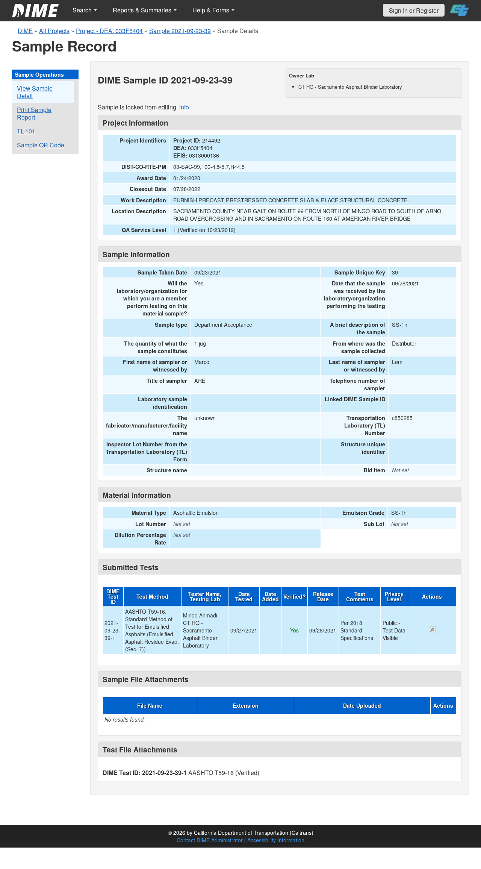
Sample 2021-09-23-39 (180, 30)
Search (83, 10)
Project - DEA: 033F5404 (109, 30)
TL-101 (26, 131)
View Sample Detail (35, 92)
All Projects (54, 30)
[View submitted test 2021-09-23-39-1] (432, 630)
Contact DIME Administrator (210, 840)
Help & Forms (211, 10)
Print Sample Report (34, 113)
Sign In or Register (414, 10)
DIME (25, 30)
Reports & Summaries (143, 10)
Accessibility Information (275, 840)
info (184, 107)
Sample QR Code (40, 145)
